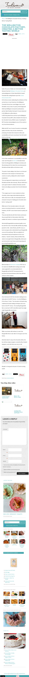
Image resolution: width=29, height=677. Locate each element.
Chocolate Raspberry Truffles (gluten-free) (22, 546)
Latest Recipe (7, 480)
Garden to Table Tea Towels (9, 578)
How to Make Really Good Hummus (10, 650)
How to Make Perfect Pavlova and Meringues (10, 663)
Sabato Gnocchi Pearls (10, 570)
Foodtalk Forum (13, 673)
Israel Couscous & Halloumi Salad (14, 537)
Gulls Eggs (7, 572)
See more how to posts (8, 665)
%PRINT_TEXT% (21, 33)
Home (3, 18)
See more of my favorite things (9, 584)
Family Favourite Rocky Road (22, 537)
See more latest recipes (7, 516)
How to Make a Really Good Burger (9, 653)
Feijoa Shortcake (14, 544)
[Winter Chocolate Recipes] (6, 407)
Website (4, 461)
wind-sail (15, 160)
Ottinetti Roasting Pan (10, 576)
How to (5, 631)
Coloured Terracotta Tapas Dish (9, 581)
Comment (5, 429)
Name (5, 450)
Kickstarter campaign (15, 264)
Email (5, 456)
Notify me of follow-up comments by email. (12, 469)
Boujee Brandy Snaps (12, 514)
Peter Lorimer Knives (9, 574)
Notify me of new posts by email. (10, 472)
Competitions (21, 673)
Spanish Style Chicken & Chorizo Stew (7, 546)
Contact (6, 673)
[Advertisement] (14, 53)
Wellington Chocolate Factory (17, 91)
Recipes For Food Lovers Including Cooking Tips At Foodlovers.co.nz (14, 3)
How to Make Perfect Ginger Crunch (9, 656)
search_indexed (10, 378)
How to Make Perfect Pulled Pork (9, 660)
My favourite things (11, 553)
